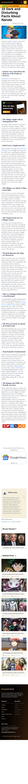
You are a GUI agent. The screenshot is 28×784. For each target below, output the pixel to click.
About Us (17, 756)
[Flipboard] (8, 469)
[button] (25, 2)
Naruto (16, 41)
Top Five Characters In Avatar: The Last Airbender (15, 715)
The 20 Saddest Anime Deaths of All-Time (13, 695)
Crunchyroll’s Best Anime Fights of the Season (14, 636)
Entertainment (4, 753)
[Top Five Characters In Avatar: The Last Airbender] (14, 706)
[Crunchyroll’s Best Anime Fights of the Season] (14, 627)
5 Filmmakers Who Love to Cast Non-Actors (13, 590)
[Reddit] (20, 469)
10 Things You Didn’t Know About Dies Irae (13, 656)
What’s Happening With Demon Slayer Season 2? (14, 676)
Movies (3, 751)
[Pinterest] (4, 469)
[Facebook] (12, 469)
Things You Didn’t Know (6, 758)
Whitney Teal (6, 23)
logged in (10, 564)
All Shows (3, 762)
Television (3, 749)
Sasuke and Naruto (12, 405)
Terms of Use (18, 753)
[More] (23, 469)
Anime (2, 756)
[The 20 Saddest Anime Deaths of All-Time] (14, 687)
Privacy (16, 749)
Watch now (22, 6)
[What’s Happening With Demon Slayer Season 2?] (14, 667)
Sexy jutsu (5, 84)
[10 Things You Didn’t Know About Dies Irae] (14, 647)
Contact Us (17, 758)
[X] (16, 469)
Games (3, 760)
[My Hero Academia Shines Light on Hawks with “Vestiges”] (14, 608)
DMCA (16, 751)
